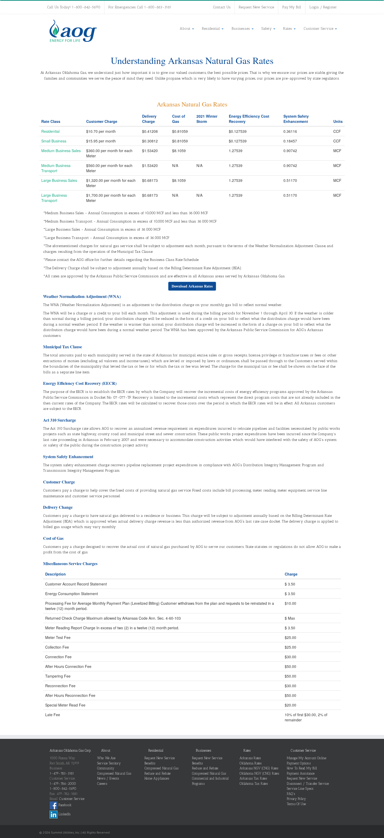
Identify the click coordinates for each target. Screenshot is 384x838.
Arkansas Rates (250, 758)
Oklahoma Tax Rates (254, 784)
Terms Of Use (296, 804)
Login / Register (323, 7)
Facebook (64, 805)
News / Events (108, 778)
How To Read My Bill (302, 768)
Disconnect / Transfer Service (308, 784)
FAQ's (291, 794)
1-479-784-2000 (63, 784)
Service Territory (109, 763)
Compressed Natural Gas (114, 773)
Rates (288, 28)
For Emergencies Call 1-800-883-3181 (139, 7)
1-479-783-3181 (62, 773)
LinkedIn (64, 814)
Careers (102, 784)
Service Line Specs (300, 789)
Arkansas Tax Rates (253, 778)
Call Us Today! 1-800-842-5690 (73, 7)
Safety (267, 28)
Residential (211, 28)
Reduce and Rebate (157, 773)
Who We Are (106, 758)
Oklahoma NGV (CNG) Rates (259, 773)
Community (105, 768)
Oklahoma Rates (250, 763)
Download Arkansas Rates (192, 286)
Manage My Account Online (306, 758)
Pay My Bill (291, 7)
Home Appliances (156, 778)
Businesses (241, 28)
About (185, 28)
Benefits (149, 763)
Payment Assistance (301, 773)
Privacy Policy (296, 799)
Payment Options (299, 763)
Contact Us (222, 7)
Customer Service (319, 28)
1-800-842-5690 (63, 789)
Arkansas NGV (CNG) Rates (259, 768)
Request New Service (256, 7)
